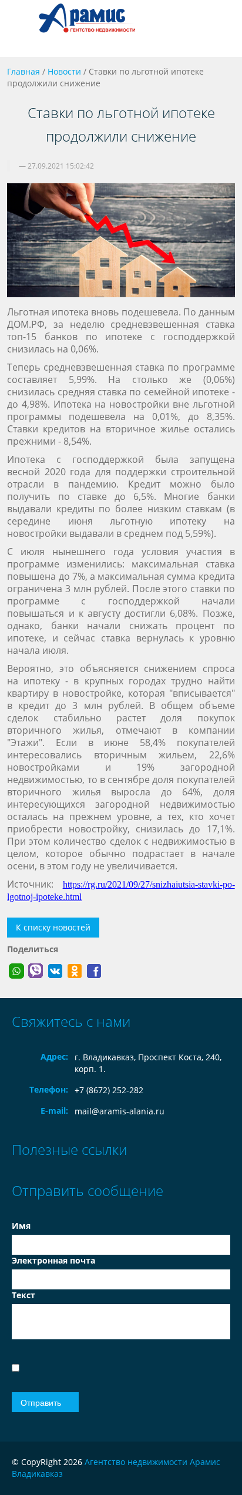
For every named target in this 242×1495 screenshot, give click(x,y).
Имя (21, 1225)
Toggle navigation (22, 28)
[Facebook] (94, 971)
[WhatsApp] (16, 971)
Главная (23, 71)
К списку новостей (53, 927)
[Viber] (35, 971)
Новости (64, 71)
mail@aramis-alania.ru (119, 1111)
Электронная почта (53, 1260)
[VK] (55, 971)
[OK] (74, 971)
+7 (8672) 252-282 (109, 1090)
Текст (23, 1295)
